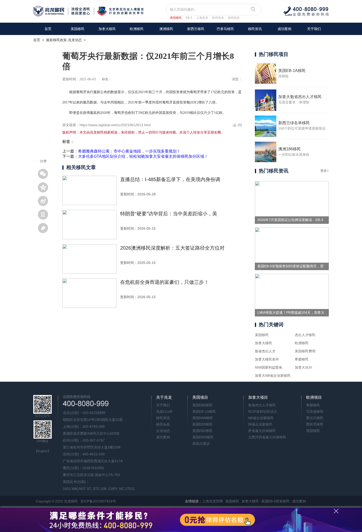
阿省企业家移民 (260, 424)
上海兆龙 (202, 17)
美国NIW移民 (202, 418)
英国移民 (313, 431)
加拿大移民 (107, 29)
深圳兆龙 (234, 17)
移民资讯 (255, 29)
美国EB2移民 (202, 431)
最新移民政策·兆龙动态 (64, 40)
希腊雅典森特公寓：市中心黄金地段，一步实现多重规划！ (129, 151)
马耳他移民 (314, 411)
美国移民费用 (305, 351)
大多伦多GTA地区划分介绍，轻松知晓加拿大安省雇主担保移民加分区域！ (143, 156)
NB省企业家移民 (261, 418)
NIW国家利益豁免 (268, 367)
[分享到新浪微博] (45, 201)
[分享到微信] (45, 174)
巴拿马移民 (225, 29)
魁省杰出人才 (265, 351)
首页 (48, 29)
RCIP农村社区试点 (262, 411)
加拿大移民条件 (267, 359)
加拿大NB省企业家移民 (273, 376)
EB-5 (189, 17)
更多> (324, 170)
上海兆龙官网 (212, 501)
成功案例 (284, 29)
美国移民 (176, 17)
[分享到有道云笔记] (45, 228)
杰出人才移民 (305, 335)
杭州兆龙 (218, 17)
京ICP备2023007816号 (98, 501)
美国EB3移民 (202, 424)
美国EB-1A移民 (204, 411)
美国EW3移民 (203, 437)
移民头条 (163, 424)
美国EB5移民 (202, 405)
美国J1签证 (201, 444)
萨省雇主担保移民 (262, 431)
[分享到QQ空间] (45, 187)
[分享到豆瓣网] (45, 214)
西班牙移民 (314, 424)
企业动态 (163, 431)
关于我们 (314, 29)
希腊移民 (302, 359)
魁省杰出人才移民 (262, 405)
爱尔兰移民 (314, 418)
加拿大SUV (303, 367)
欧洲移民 (302, 343)
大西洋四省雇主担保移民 (267, 437)
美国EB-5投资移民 (275, 501)
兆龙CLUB (164, 411)
